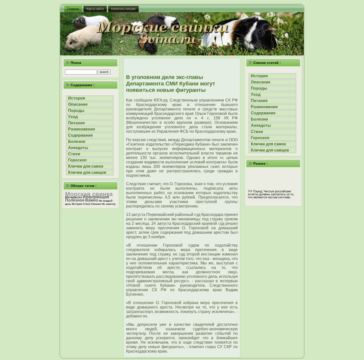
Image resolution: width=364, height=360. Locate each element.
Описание (78, 104)
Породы (76, 110)
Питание (76, 123)
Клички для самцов (87, 172)
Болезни (76, 141)
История (76, 98)
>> (250, 191)
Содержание (80, 135)
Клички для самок (85, 166)
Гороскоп (77, 160)
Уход (73, 117)
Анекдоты (78, 148)
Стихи (74, 154)
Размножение (81, 129)
